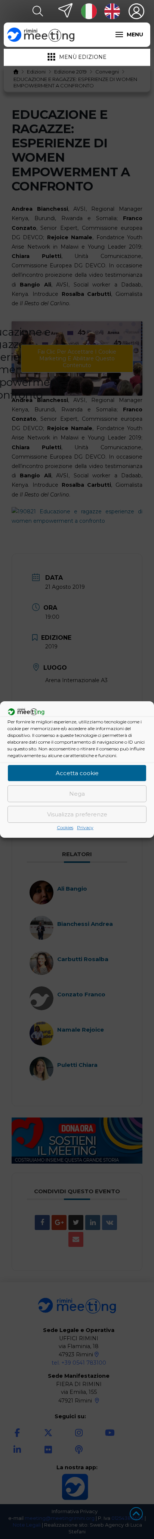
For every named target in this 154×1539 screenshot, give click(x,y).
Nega (77, 793)
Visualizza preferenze (77, 814)
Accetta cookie (77, 773)
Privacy (85, 827)
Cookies (65, 827)
